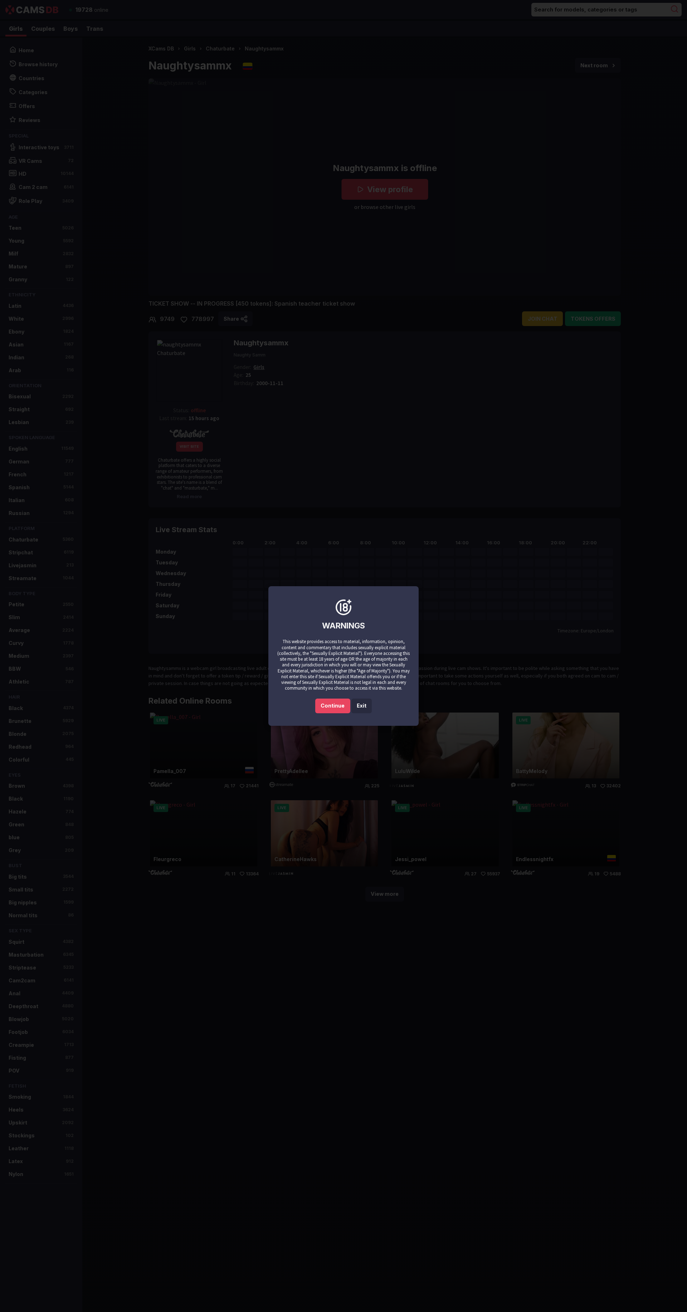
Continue (333, 706)
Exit (361, 706)
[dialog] (343, 655)
